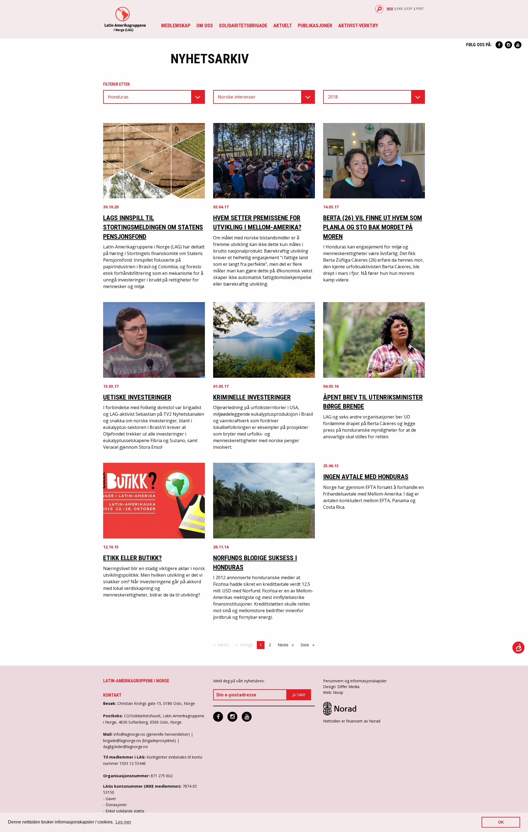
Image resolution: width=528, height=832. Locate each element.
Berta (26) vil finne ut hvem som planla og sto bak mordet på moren (372, 227)
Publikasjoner (315, 25)
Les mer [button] (123, 822)
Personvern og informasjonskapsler (355, 680)
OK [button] (501, 822)
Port (420, 9)
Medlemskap (175, 25)
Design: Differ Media (341, 686)
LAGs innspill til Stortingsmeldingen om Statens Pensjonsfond (153, 227)
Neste (287, 644)
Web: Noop (333, 692)
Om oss (204, 25)
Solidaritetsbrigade (243, 25)
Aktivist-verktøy (358, 25)
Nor (390, 9)
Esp (409, 9)
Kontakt (112, 695)
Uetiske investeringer (137, 397)
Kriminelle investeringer (252, 397)
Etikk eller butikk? (132, 558)
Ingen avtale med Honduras (365, 477)
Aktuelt (282, 25)
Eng (400, 9)
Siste (309, 644)
